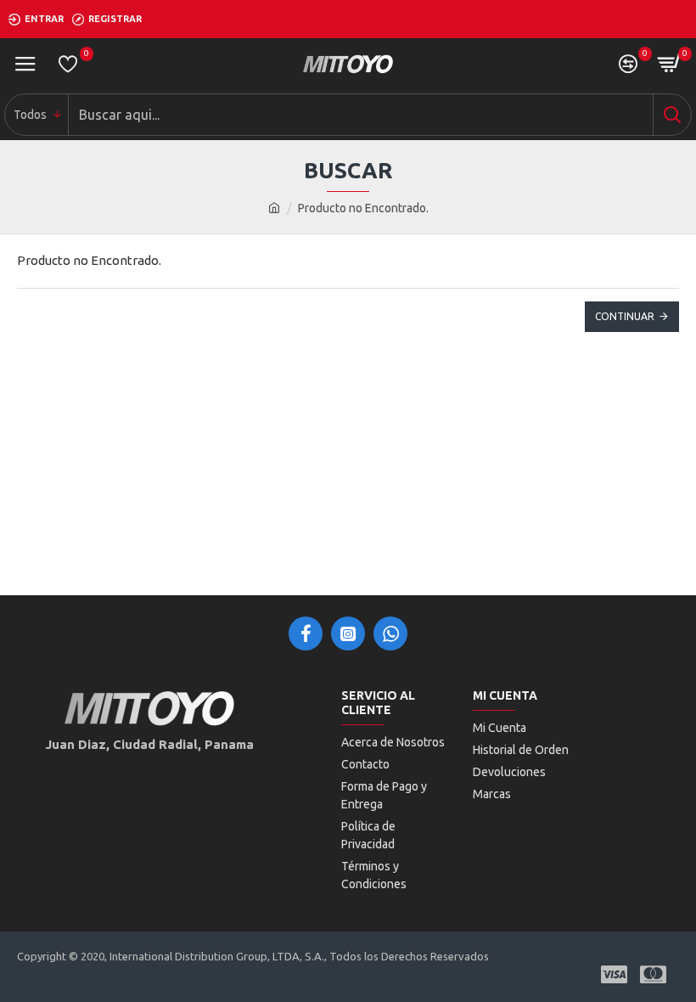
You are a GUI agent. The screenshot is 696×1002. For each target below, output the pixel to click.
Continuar (624, 316)
